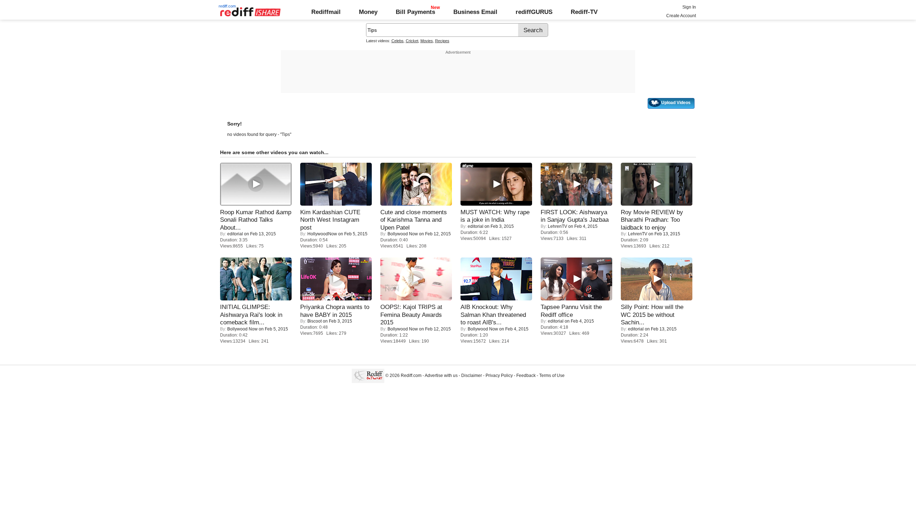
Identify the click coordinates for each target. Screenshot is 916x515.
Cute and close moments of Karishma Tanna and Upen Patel (413, 220)
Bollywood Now (403, 233)
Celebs (397, 41)
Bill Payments (415, 12)
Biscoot (314, 321)
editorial (235, 233)
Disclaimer (471, 375)
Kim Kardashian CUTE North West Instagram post (330, 220)
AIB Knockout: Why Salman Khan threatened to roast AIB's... (493, 314)
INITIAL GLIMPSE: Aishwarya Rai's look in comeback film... (251, 314)
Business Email (475, 12)
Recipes (442, 41)
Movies (426, 41)
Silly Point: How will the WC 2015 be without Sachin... (652, 314)
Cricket (412, 41)
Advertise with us (441, 375)
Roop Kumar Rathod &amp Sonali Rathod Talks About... (255, 220)
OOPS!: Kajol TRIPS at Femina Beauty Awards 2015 (411, 314)
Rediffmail (326, 12)
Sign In (689, 7)
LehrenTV (557, 226)
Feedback (526, 375)
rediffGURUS (534, 12)
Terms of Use (552, 375)
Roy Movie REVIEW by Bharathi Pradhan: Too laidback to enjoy (652, 220)
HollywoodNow (322, 233)
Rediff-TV (584, 12)
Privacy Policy (499, 375)
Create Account (681, 15)
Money (368, 12)
